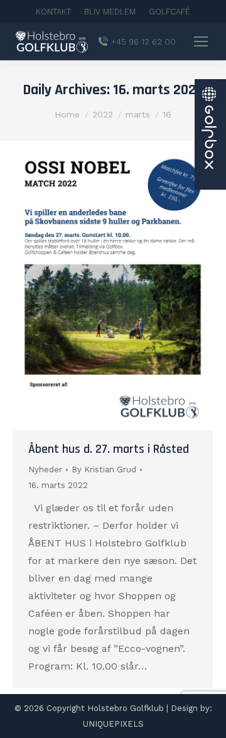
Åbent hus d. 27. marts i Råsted (108, 449)
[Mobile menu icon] (200, 41)
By (104, 469)
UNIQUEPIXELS (113, 724)
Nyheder (45, 469)
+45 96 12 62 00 (143, 41)
